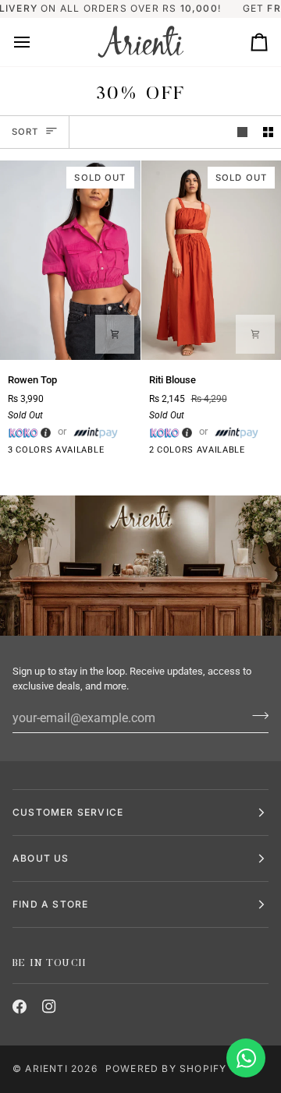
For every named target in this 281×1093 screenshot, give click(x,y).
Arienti (46, 1068)
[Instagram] (49, 1007)
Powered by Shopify (166, 1068)
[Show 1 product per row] (242, 132)
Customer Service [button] (67, 812)
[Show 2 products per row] (268, 132)
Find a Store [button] (50, 904)
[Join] (256, 715)
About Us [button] (40, 858)
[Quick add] (114, 334)
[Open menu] (35, 42)
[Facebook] (19, 1007)
